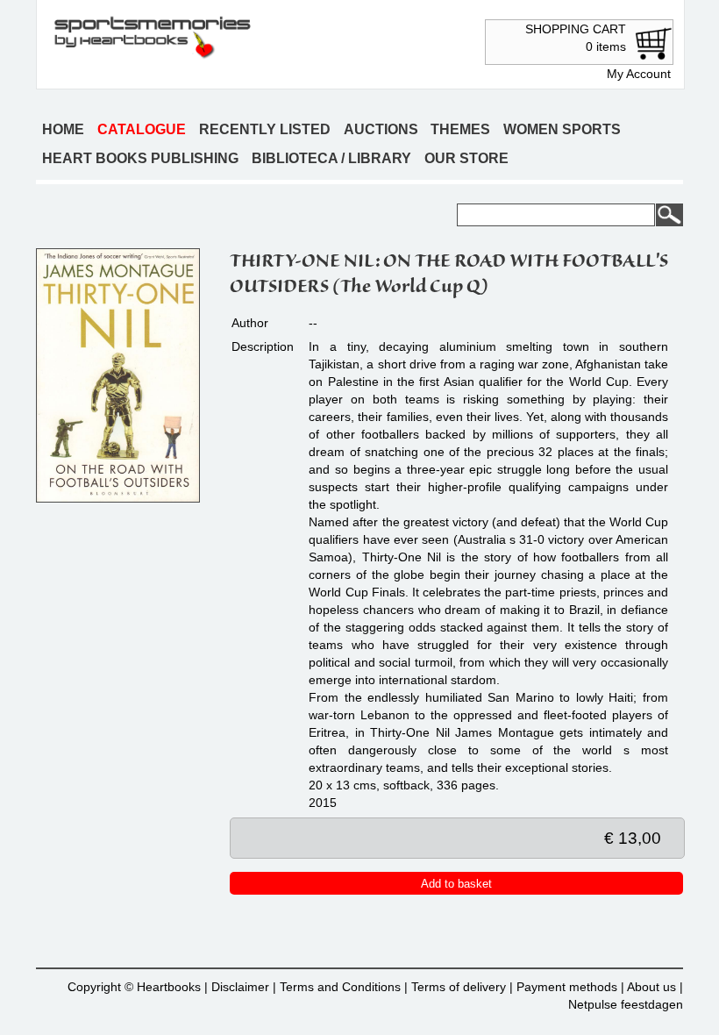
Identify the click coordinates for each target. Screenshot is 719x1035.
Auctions (381, 129)
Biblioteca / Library (331, 158)
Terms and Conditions (340, 987)
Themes (460, 129)
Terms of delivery (458, 987)
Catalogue (141, 129)
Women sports (562, 129)
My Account (639, 74)
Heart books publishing (140, 158)
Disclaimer (240, 987)
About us (651, 987)
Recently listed (265, 129)
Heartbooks (169, 987)
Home (63, 129)
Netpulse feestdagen (625, 1004)
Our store (466, 158)
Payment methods (566, 987)
